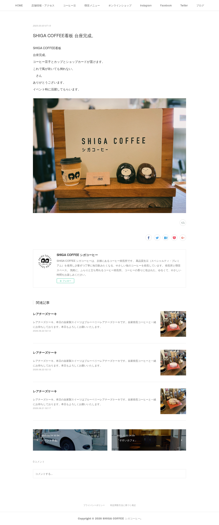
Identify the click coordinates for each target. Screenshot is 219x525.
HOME (19, 5)
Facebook (166, 5)
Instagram (146, 5)
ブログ (200, 5)
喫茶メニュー (92, 5)
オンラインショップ (120, 5)
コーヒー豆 (69, 5)
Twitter (184, 5)
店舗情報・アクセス (43, 5)
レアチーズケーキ (45, 314)
